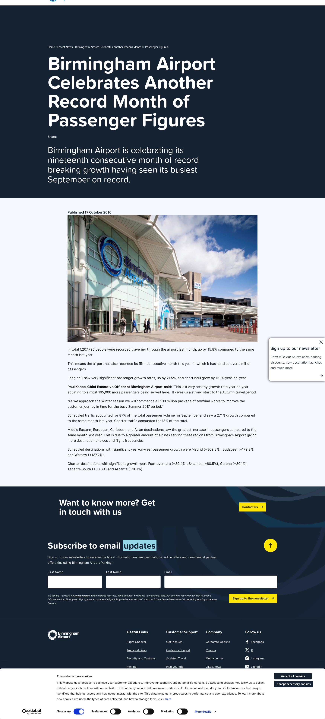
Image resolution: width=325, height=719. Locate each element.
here (168, 699)
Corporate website (218, 642)
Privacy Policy (82, 595)
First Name (55, 572)
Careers (211, 650)
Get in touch (174, 642)
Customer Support (178, 650)
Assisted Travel (176, 658)
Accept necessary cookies (293, 684)
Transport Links (137, 650)
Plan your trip (175, 666)
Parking (132, 666)
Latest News (65, 46)
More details (203, 711)
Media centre (214, 658)
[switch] (115, 711)
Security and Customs (141, 658)
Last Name (113, 572)
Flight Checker (136, 642)
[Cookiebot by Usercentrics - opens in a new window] (31, 711)
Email (168, 572)
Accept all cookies (293, 676)
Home (51, 46)
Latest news (213, 666)
